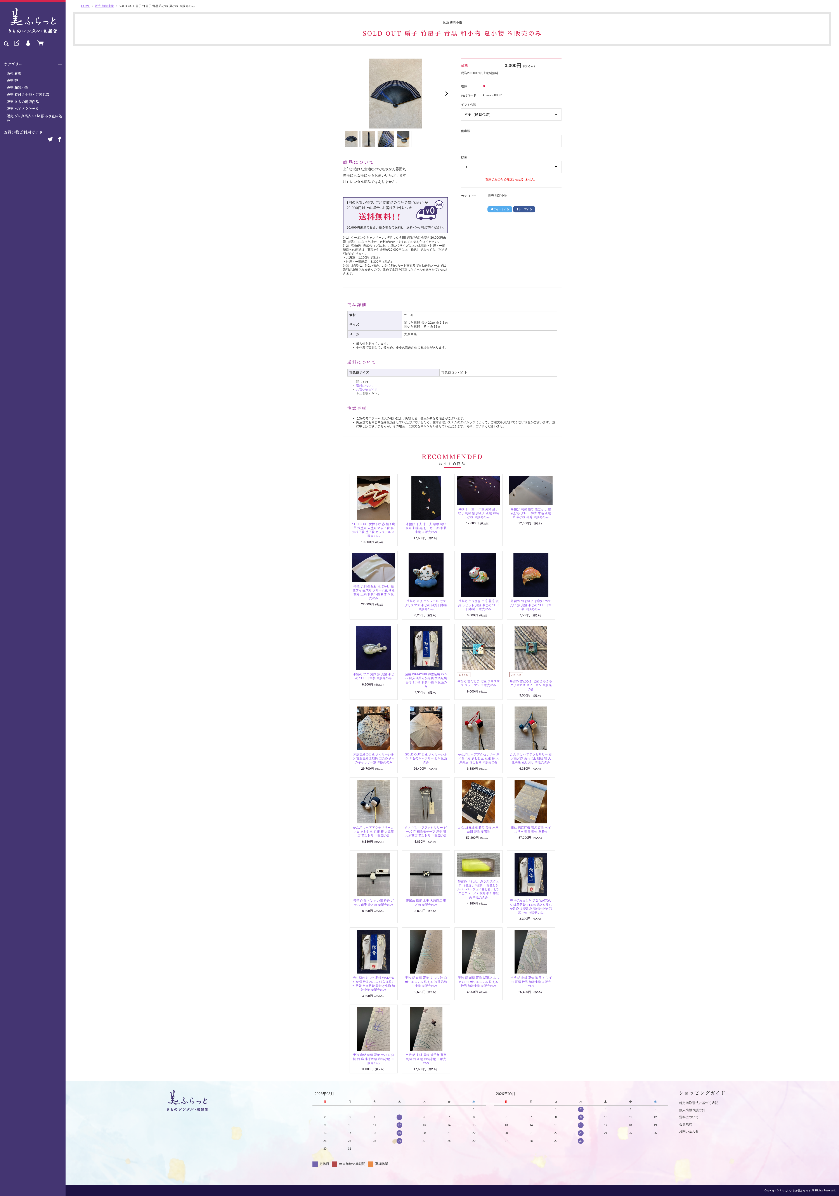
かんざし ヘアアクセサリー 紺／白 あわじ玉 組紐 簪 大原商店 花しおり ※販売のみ (373, 831)
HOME (85, 6)
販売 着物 (14, 73)
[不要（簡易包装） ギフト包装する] (511, 114)
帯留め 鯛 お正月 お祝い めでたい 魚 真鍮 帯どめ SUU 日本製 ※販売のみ (530, 605)
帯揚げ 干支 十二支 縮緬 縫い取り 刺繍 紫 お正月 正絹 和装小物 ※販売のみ (478, 513)
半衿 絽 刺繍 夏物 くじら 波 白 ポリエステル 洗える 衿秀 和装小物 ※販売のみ (426, 981)
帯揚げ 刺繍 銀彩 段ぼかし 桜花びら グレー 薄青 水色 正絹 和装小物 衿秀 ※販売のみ (531, 513)
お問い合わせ (689, 1131)
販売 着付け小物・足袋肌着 (28, 94)
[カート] (39, 43)
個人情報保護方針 (692, 1110)
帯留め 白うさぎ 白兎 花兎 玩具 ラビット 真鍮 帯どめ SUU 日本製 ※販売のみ (478, 605)
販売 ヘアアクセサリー (24, 108)
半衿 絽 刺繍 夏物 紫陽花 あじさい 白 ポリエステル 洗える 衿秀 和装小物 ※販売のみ (478, 981)
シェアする (525, 209)
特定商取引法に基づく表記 (698, 1103)
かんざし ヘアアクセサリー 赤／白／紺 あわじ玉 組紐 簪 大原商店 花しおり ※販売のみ (478, 758)
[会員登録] (16, 43)
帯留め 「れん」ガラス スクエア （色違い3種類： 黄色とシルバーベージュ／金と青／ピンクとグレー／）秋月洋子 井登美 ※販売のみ (478, 889)
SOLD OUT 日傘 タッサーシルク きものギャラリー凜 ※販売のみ (426, 758)
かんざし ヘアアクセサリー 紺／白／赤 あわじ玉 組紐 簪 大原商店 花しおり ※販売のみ (531, 758)
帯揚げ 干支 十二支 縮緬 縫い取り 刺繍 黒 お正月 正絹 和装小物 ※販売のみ (426, 528)
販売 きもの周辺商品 (23, 101)
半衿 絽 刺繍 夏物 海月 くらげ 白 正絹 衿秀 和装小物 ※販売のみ (530, 981)
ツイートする (501, 209)
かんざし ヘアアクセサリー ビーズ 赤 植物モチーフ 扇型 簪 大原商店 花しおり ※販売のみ (426, 831)
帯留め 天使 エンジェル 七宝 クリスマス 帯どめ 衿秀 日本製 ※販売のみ (426, 605)
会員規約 (685, 1124)
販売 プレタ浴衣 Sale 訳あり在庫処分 (34, 118)
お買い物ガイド (367, 389)
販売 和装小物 (17, 87)
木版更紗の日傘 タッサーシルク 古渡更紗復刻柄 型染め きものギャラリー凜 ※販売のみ (373, 758)
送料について (365, 385)
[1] (511, 167)
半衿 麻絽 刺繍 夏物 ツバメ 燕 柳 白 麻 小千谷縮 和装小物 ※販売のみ (373, 1058)
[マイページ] (28, 43)
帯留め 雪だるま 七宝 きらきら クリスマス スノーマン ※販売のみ (531, 685)
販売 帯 (12, 80)
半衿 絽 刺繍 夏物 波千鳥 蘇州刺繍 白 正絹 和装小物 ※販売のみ (426, 1058)
